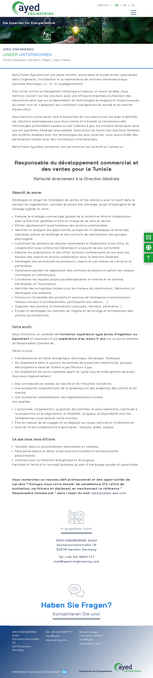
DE (117, 5)
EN (125, 5)
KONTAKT (104, 5)
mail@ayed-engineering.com (76, 561)
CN (133, 5)
